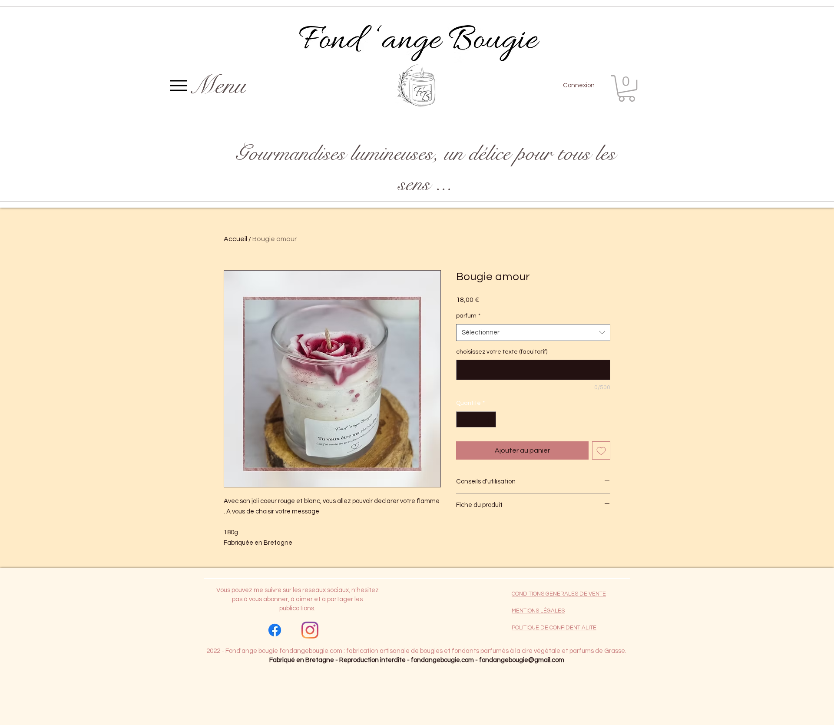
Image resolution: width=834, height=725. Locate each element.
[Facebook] (274, 630)
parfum (468, 316)
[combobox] (533, 332)
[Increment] (489, 419)
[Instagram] (309, 630)
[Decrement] (462, 419)
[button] (626, 88)
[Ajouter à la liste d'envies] (601, 450)
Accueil (235, 238)
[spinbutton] (476, 419)
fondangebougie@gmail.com (521, 660)
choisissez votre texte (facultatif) (501, 352)
